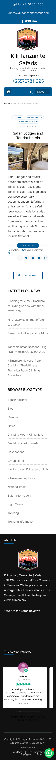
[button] (49, 753)
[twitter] (24, 19)
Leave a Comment (34, 249)
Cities (11, 426)
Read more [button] (28, 703)
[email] (39, 258)
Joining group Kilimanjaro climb (28, 469)
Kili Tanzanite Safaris (28, 59)
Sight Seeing (16, 504)
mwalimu (14, 249)
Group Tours (16, 461)
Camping (18, 117)
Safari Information (28, 121)
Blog (11, 408)
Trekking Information (21, 521)
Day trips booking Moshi (23, 443)
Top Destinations (37, 751)
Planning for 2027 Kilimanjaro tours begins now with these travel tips (26, 306)
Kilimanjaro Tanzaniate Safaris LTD (34, 739)
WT (44, 742)
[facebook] (21, 19)
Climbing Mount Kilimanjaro (25, 434)
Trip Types (26, 754)
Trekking (13, 513)
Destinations (16, 452)
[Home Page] (8, 91)
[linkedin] (34, 19)
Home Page (16, 751)
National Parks (34, 117)
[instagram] (31, 19)
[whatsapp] (45, 258)
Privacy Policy (28, 747)
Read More (28, 245)
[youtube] (28, 19)
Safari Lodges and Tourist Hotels (28, 135)
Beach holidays (17, 400)
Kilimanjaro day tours (21, 478)
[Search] (31, 92)
